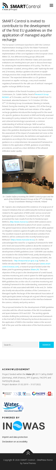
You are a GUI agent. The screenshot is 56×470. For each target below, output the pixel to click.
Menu (51, 5)
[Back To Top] (28, 453)
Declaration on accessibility (14, 441)
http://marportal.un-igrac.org (26, 260)
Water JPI (30, 374)
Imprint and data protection (15, 437)
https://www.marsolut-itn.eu (22, 240)
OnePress (41, 460)
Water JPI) (35, 269)
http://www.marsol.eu (19, 222)
